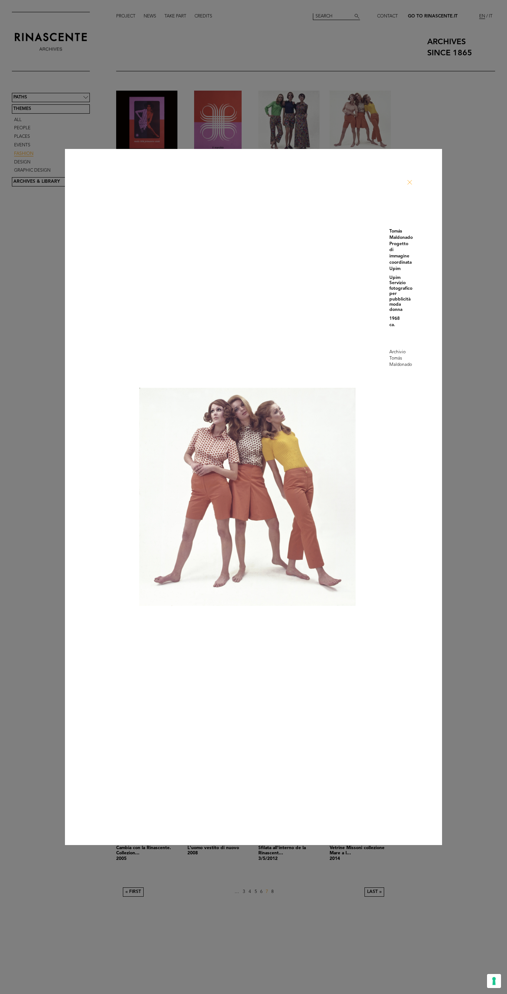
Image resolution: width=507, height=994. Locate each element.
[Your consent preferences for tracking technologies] (494, 981)
